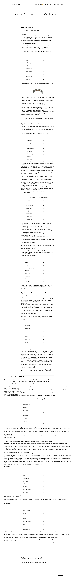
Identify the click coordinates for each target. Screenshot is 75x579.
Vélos (62, 4)
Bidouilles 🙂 (41, 4)
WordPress (60, 575)
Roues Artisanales (16, 4)
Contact (46, 4)
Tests (58, 4)
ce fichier (64, 458)
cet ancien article (26, 119)
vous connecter (29, 562)
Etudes (50, 4)
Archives (35, 4)
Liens (55, 4)
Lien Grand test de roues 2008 (27, 27)
